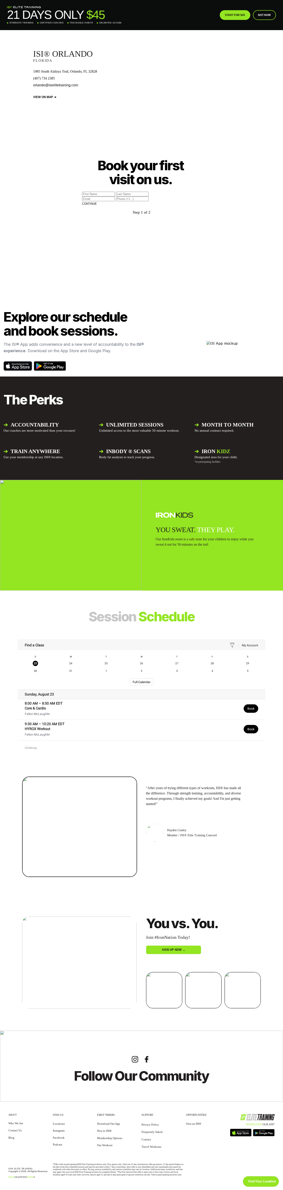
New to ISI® (104, 1130)
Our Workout (105, 1145)
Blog (11, 1137)
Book (250, 708)
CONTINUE (89, 203)
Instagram (59, 1130)
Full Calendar (142, 682)
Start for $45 (235, 15)
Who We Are (15, 1123)
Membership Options (109, 1138)
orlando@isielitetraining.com (55, 85)
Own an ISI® (193, 1123)
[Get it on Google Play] (50, 366)
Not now (264, 15)
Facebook (59, 1137)
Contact (146, 1139)
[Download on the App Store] (18, 366)
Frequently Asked (152, 1132)
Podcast (57, 1144)
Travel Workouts (151, 1146)
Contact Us (15, 1130)
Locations (59, 1123)
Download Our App (108, 1123)
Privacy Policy (150, 1124)
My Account (250, 645)
